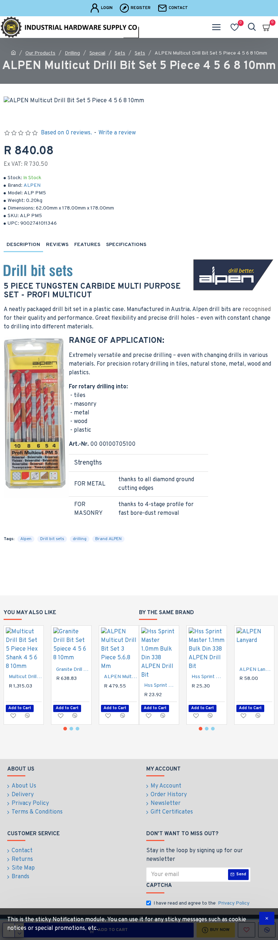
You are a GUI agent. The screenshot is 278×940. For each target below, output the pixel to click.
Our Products (40, 53)
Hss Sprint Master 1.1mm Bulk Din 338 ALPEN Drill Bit (207, 677)
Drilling (72, 53)
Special (97, 53)
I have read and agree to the (201, 903)
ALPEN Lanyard (255, 670)
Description (23, 245)
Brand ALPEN (108, 539)
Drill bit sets (52, 539)
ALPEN (32, 185)
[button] (65, 728)
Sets (120, 53)
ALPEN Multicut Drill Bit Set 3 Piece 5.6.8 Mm (120, 677)
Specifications (126, 245)
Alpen (25, 539)
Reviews (57, 245)
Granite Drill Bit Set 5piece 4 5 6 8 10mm (72, 670)
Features (87, 245)
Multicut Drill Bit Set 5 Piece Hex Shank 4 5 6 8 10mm (25, 677)
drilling (80, 539)
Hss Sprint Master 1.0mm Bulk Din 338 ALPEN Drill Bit (160, 685)
